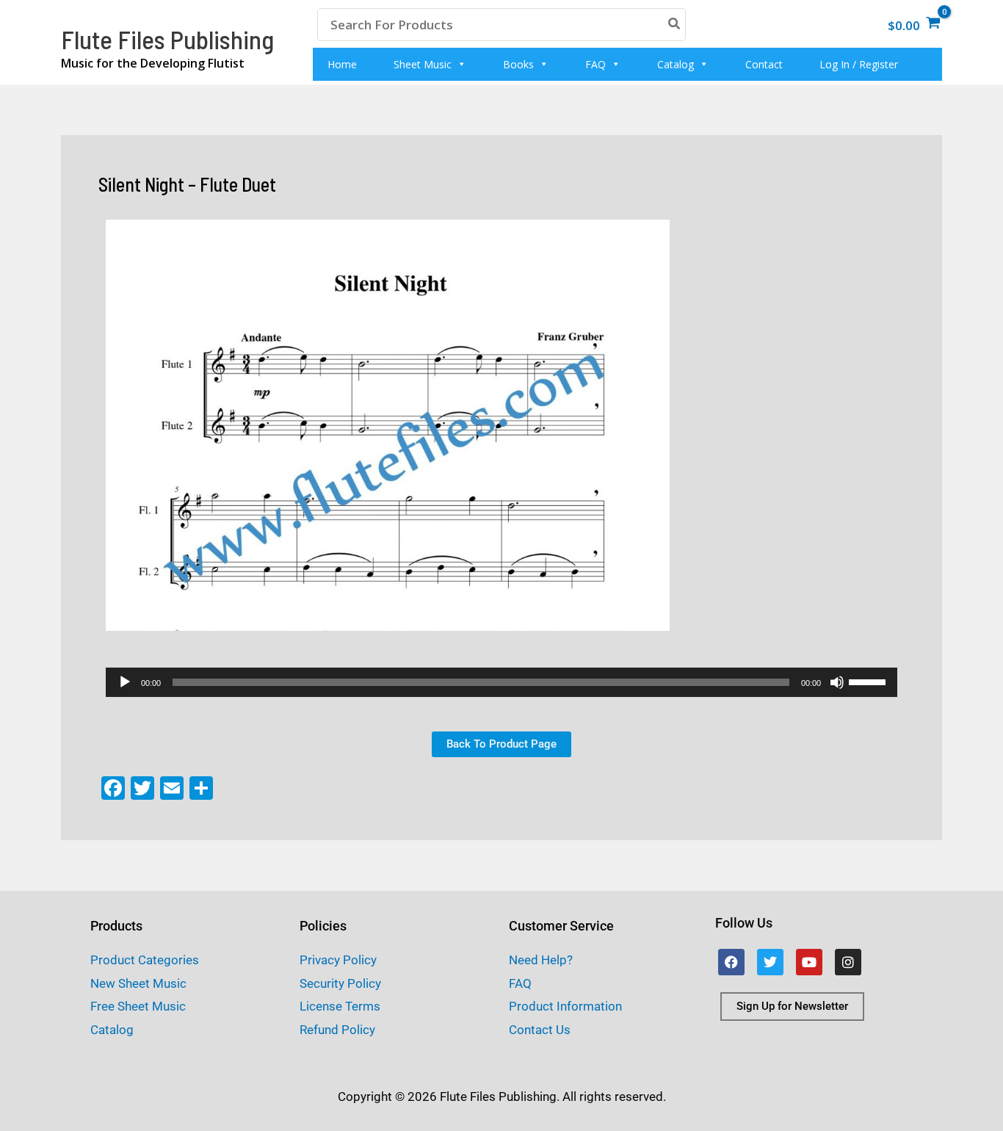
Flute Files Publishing (167, 39)
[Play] (124, 682)
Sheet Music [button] (423, 64)
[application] (501, 682)
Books (518, 64)
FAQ (595, 64)
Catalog (675, 64)
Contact (764, 64)
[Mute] (837, 682)
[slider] (869, 681)
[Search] (674, 24)
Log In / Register (858, 64)
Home (342, 64)
